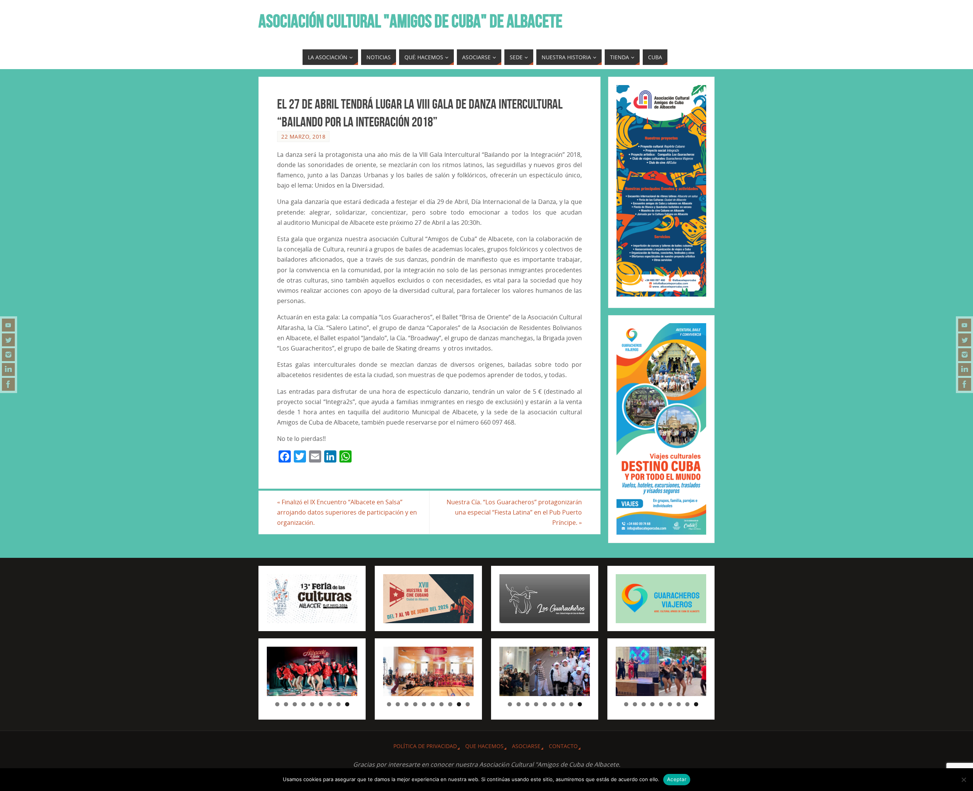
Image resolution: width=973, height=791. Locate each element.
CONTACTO (563, 746)
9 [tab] (347, 704)
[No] (963, 779)
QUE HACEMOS (484, 746)
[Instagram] (8, 354)
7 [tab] (330, 704)
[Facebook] (8, 384)
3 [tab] (295, 704)
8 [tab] (338, 704)
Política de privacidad (425, 746)
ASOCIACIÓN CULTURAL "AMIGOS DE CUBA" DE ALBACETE (410, 21)
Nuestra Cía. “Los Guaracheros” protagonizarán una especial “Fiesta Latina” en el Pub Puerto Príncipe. (514, 512)
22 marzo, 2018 (303, 136)
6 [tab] (321, 704)
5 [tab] (312, 704)
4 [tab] (303, 704)
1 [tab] (277, 704)
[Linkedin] (8, 369)
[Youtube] (8, 325)
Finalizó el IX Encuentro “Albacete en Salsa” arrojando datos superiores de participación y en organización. (347, 512)
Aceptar (676, 779)
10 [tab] (468, 704)
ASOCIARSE (526, 746)
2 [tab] (286, 704)
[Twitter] (8, 339)
